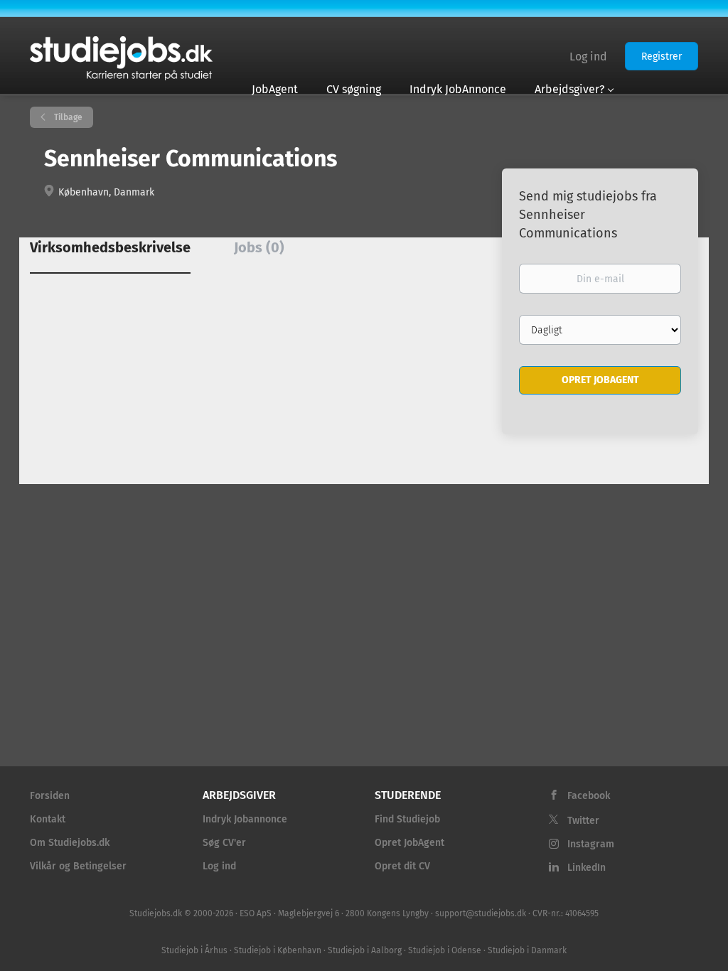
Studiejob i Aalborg (365, 950)
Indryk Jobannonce (245, 819)
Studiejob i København (277, 950)
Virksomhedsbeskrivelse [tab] (110, 247)
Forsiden (50, 796)
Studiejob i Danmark (527, 950)
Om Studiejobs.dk (69, 843)
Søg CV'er (224, 843)
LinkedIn (586, 868)
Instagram (590, 844)
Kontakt (47, 819)
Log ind (588, 56)
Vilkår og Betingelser (78, 866)
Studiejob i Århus (194, 950)
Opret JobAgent (409, 843)
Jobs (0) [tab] (259, 247)
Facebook (588, 796)
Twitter (583, 821)
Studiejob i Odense (444, 950)
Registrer (661, 56)
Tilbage (67, 117)
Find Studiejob (407, 819)
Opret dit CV (402, 866)
